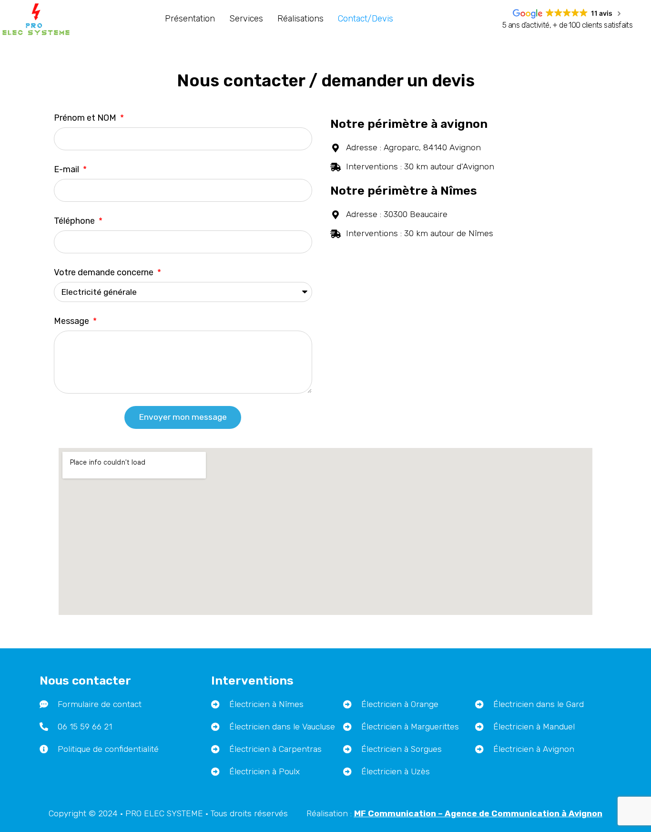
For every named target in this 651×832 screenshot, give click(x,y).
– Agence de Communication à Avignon (478, 813)
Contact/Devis (365, 18)
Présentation (190, 18)
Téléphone (75, 221)
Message (72, 321)
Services (246, 18)
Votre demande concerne (104, 272)
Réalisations (300, 18)
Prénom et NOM (86, 118)
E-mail (67, 169)
